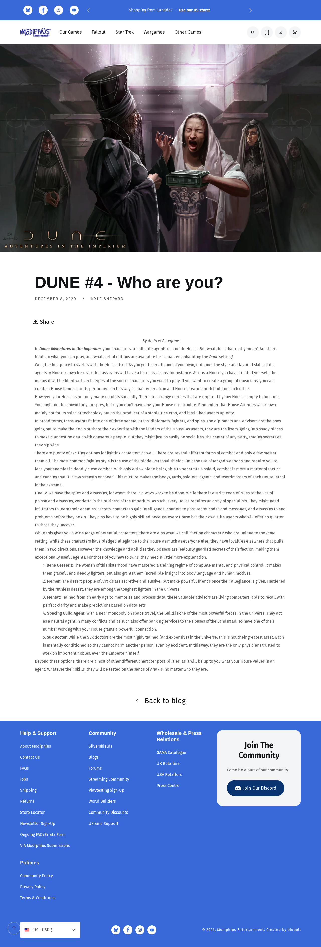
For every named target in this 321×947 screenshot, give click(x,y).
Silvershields (100, 746)
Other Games (188, 32)
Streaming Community (109, 779)
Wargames (154, 32)
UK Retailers (168, 763)
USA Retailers (169, 774)
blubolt (294, 930)
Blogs (93, 757)
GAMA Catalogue (171, 752)
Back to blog (165, 700)
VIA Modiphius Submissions (45, 845)
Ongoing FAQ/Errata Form (43, 834)
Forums (95, 768)
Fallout (99, 32)
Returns (27, 801)
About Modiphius (35, 746)
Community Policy (36, 875)
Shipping (28, 790)
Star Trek (125, 32)
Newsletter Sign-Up (37, 823)
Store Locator (32, 812)
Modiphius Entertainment (240, 930)
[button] (88, 10)
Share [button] (47, 321)
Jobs (24, 779)
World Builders (102, 801)
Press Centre (168, 785)
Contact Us (30, 757)
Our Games (70, 32)
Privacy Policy (32, 886)
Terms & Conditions (37, 897)
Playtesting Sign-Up (106, 790)
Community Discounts (108, 812)
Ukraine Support (103, 823)
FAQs (24, 768)
